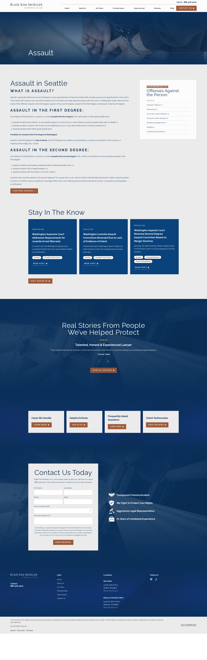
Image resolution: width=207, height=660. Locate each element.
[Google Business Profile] (151, 579)
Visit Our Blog (39, 281)
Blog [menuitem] (172, 8)
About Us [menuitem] (82, 8)
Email (66, 497)
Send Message (63, 542)
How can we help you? (42, 515)
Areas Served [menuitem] (139, 8)
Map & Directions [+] (111, 591)
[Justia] (156, 579)
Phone (36, 497)
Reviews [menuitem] (157, 8)
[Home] (26, 6)
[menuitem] (168, 100)
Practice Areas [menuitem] (118, 8)
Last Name (68, 488)
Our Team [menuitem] (99, 8)
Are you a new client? (42, 506)
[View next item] (108, 361)
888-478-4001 (190, 2)
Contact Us (185, 8)
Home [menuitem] (67, 8)
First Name (38, 488)
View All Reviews (102, 370)
